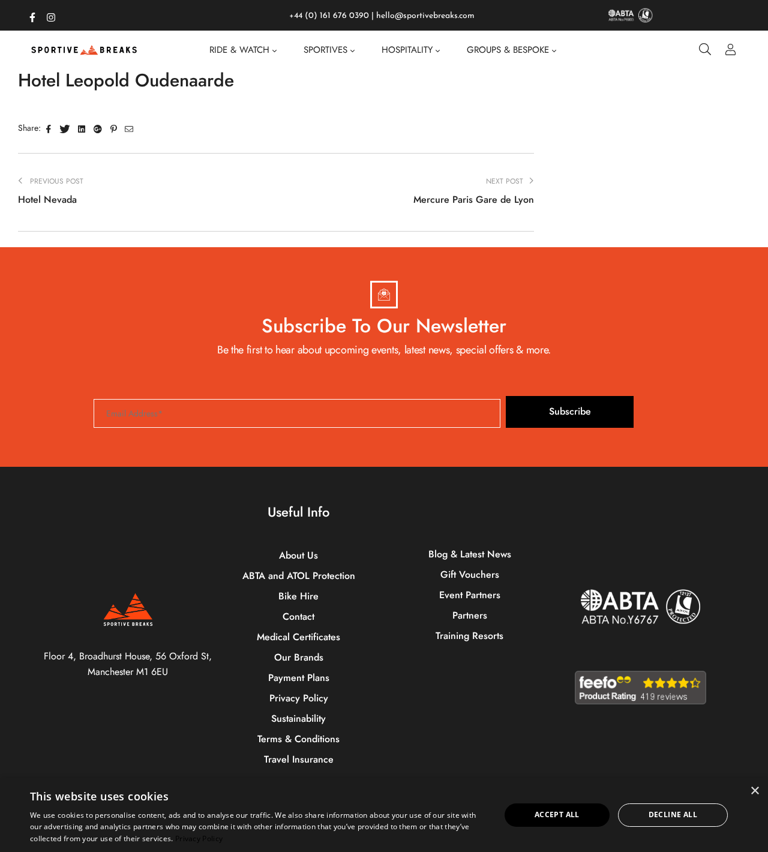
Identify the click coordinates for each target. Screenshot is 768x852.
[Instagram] (51, 15)
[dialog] (384, 815)
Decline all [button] (673, 814)
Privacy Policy (199, 838)
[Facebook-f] (32, 15)
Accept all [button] (557, 814)
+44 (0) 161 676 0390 (329, 15)
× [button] (754, 791)
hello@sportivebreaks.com (425, 15)
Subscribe (570, 411)
